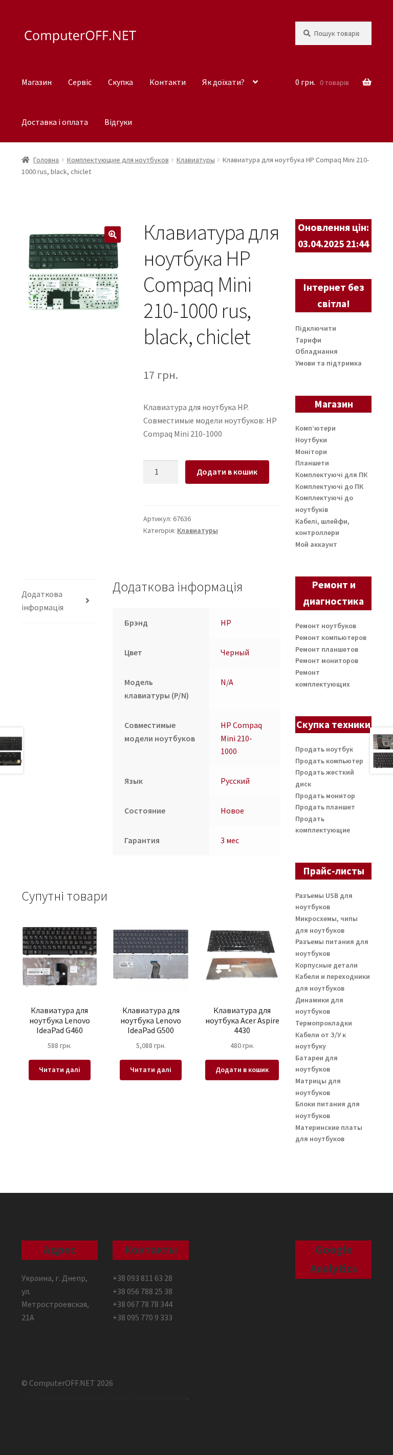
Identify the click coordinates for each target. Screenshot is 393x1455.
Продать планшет (325, 806)
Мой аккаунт (316, 544)
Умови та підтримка (328, 363)
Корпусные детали (326, 965)
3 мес (230, 840)
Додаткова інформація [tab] (42, 600)
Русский (235, 781)
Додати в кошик (226, 471)
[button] (112, 234)
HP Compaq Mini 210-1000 (241, 738)
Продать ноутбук (324, 749)
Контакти (167, 82)
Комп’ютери (315, 428)
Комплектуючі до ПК (329, 486)
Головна (46, 159)
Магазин (36, 82)
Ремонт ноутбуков (325, 625)
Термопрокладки (323, 1023)
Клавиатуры (196, 159)
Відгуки (118, 122)
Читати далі (59, 1069)
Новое (232, 810)
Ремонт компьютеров (330, 637)
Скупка (120, 82)
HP (226, 622)
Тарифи (308, 340)
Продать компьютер (329, 760)
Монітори (311, 451)
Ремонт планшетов (326, 649)
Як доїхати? (223, 82)
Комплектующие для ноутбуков (118, 159)
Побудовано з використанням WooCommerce (104, 1396)
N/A (227, 682)
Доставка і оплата (54, 122)
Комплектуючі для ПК (331, 474)
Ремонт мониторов (326, 660)
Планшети (312, 462)
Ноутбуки (311, 439)
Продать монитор (325, 795)
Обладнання (316, 351)
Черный (235, 652)
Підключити (315, 328)
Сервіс (80, 82)
